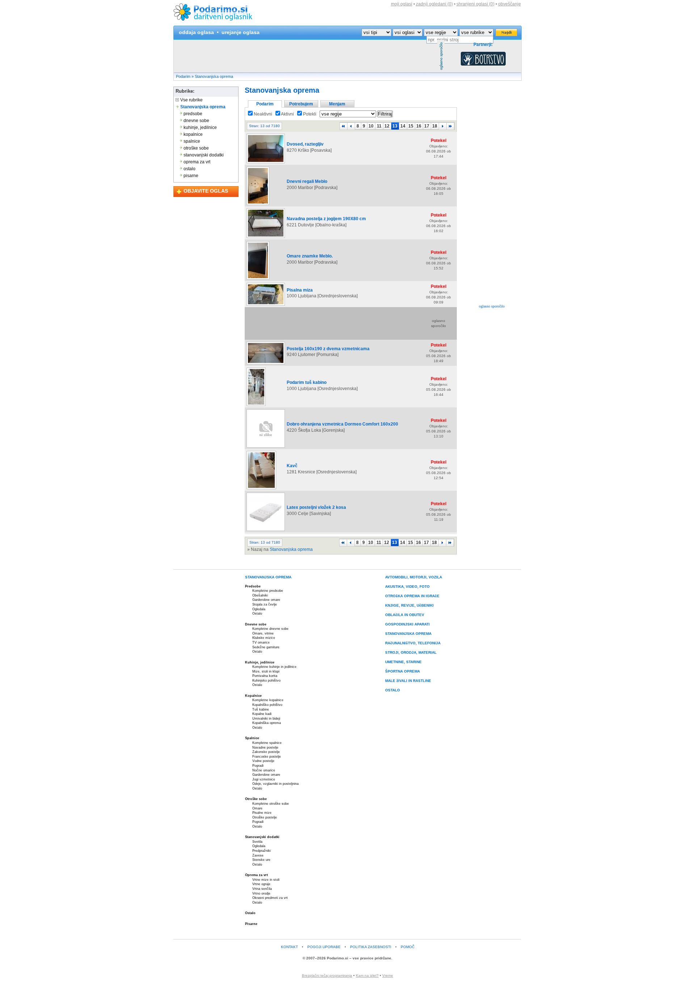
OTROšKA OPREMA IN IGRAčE (412, 596)
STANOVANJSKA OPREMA (268, 577)
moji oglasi (401, 4)
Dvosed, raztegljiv (305, 144)
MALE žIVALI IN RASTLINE (408, 681)
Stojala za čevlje (264, 604)
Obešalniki (260, 595)
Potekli (309, 114)
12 (386, 126)
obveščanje (509, 4)
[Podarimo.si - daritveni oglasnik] (215, 23)
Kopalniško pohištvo (267, 705)
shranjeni (475, 4)
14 (402, 126)
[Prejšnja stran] (351, 126)
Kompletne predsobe (267, 591)
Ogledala (258, 609)
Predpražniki (261, 851)
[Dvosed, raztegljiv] (266, 163)
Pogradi (258, 765)
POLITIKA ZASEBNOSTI (370, 947)
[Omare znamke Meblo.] (258, 279)
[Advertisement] (305, 56)
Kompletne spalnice (267, 743)
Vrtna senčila (262, 889)
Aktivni (287, 114)
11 (379, 126)
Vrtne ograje (261, 884)
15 (410, 126)
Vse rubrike (191, 99)
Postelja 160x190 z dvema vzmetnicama (328, 348)
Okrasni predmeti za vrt (270, 898)
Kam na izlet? (367, 975)
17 (426, 126)
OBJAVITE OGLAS (206, 191)
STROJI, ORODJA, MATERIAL (411, 652)
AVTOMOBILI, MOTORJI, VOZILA (413, 577)
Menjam (337, 103)
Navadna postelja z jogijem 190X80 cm (326, 218)
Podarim (183, 76)
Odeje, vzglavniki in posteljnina (275, 784)
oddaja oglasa (196, 32)
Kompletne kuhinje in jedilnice (274, 667)
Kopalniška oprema (266, 723)
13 (394, 126)
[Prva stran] (343, 126)
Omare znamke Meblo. (310, 256)
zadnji (434, 4)
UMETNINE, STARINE (403, 662)
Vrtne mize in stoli (265, 880)
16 (418, 126)
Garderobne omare (266, 600)
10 (371, 126)
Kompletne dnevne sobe (270, 629)
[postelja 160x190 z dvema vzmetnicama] (266, 364)
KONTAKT (289, 947)
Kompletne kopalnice (267, 700)
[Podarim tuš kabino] (256, 405)
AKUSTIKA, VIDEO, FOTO (407, 587)
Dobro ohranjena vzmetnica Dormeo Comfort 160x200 (342, 424)
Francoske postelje (266, 756)
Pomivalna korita (264, 676)
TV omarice (261, 642)
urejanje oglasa (241, 32)
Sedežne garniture (265, 647)
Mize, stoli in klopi (265, 671)
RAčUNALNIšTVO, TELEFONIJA (413, 643)
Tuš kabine (260, 709)
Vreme (387, 975)
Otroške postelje (264, 817)
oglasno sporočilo (492, 306)
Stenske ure (261, 860)
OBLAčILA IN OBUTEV (404, 615)
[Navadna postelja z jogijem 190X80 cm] (266, 237)
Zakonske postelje (266, 752)
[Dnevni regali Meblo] (258, 204)
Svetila (257, 841)
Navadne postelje (265, 747)
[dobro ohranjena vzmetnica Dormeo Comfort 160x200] (266, 447)
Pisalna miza (300, 290)
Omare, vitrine (263, 633)
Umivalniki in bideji (266, 718)
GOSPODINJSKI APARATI (407, 624)
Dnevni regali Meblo (307, 181)
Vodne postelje (263, 761)
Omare (257, 808)
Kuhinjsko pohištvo (266, 680)
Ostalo (257, 613)
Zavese (258, 855)
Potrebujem (301, 103)
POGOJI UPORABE (324, 947)
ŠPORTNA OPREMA (402, 671)
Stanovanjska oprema (214, 76)
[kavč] (261, 488)
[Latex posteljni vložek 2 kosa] (266, 530)
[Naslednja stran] (442, 126)
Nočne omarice (263, 770)
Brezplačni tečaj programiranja (327, 975)
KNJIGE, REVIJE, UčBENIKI (409, 605)
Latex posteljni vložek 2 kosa (316, 507)
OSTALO (392, 690)
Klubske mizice (263, 638)
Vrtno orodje (261, 893)
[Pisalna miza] (266, 305)
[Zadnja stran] (450, 126)
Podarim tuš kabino (307, 382)
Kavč (292, 465)
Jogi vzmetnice (263, 779)
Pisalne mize (261, 813)
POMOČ (407, 947)
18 (434, 126)
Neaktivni (262, 114)
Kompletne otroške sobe (270, 803)
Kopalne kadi (261, 714)
